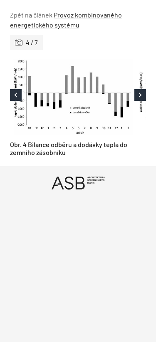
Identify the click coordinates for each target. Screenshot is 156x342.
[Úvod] (78, 182)
